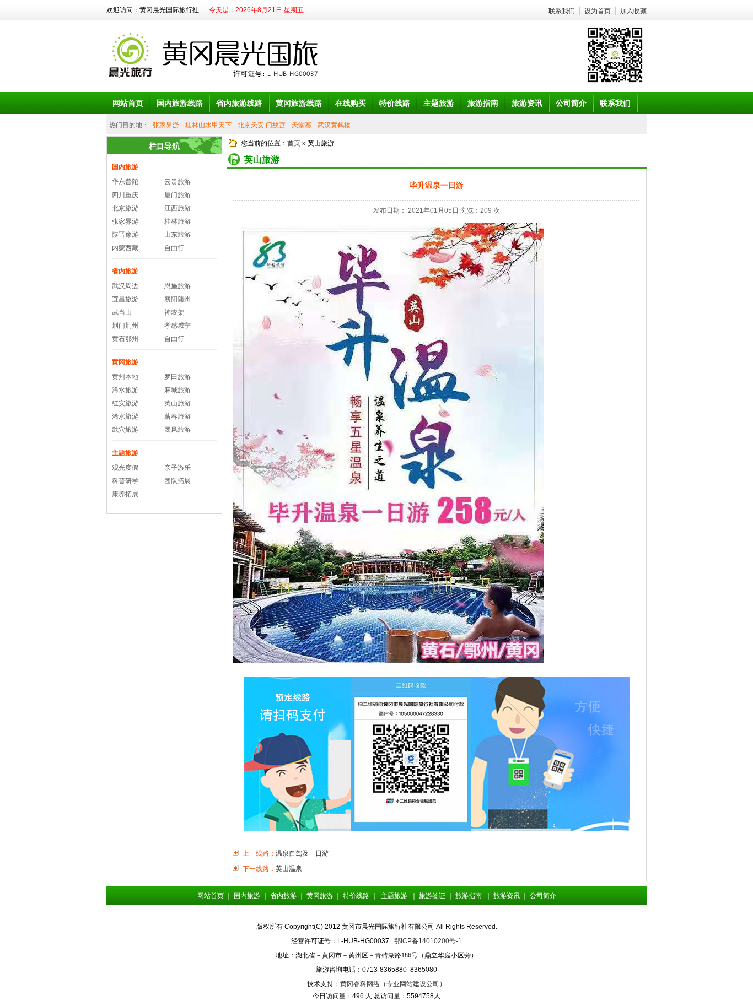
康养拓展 (125, 494)
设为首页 (597, 11)
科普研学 (125, 481)
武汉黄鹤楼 (334, 125)
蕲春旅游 (177, 416)
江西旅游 (177, 208)
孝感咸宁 (177, 325)
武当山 (122, 312)
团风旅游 (177, 430)
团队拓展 (177, 481)
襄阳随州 (177, 299)
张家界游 (166, 125)
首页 (293, 143)
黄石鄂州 (125, 339)
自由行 (174, 248)
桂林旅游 (177, 221)
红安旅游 (125, 403)
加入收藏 (633, 11)
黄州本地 (125, 377)
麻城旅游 (177, 390)
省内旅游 (125, 271)
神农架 (174, 312)
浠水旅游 (125, 390)
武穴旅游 (125, 430)
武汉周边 (125, 286)
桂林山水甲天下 (208, 125)
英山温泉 (289, 869)
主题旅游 (125, 453)
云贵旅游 (177, 182)
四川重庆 (125, 195)
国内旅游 (125, 167)
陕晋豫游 (125, 235)
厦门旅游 (177, 195)
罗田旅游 (177, 377)
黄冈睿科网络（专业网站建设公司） (393, 984)
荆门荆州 (125, 325)
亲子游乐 (177, 468)
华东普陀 (125, 182)
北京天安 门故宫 (262, 125)
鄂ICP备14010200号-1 (428, 941)
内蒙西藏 (125, 248)
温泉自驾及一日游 (302, 853)
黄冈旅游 (125, 362)
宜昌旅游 (125, 299)
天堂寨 (301, 125)
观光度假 (125, 468)
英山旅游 (177, 403)
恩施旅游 (177, 286)
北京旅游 (125, 208)
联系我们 (561, 11)
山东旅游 (177, 235)
